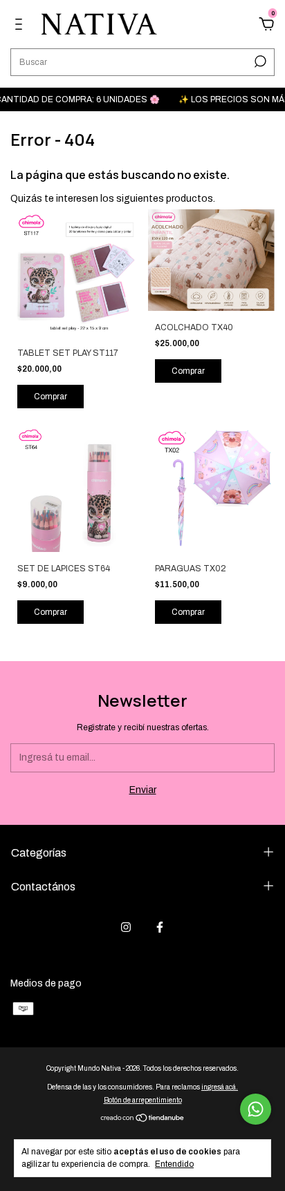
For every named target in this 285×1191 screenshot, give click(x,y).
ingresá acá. (219, 1087)
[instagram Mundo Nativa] (125, 927)
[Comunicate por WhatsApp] (255, 1109)
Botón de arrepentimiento (143, 1100)
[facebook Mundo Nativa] (159, 927)
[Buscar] (259, 61)
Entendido (174, 1164)
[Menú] (21, 26)
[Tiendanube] (143, 1119)
